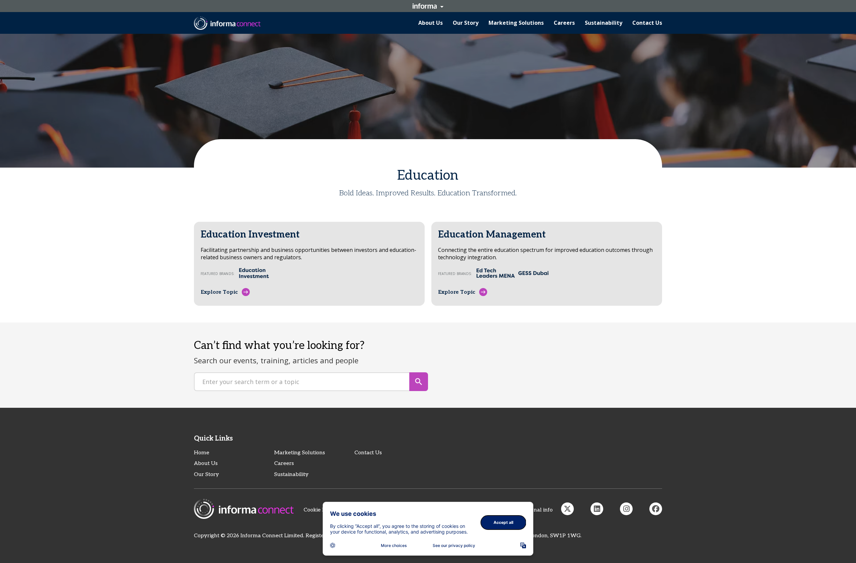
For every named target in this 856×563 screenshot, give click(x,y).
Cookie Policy (320, 510)
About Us (206, 463)
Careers (284, 463)
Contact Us (368, 453)
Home (201, 453)
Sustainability (291, 474)
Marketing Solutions (299, 453)
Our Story (206, 474)
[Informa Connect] (597, 508)
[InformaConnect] (567, 508)
